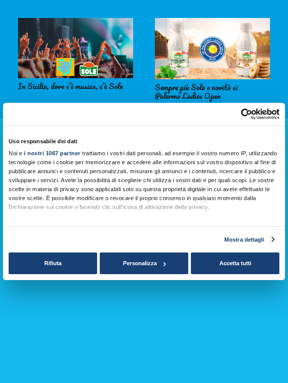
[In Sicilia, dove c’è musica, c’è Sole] (75, 48)
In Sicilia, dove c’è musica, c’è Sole (70, 86)
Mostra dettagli (244, 239)
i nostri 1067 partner (52, 153)
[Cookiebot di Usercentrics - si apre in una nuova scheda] (246, 114)
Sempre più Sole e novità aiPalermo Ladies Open (196, 91)
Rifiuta (53, 263)
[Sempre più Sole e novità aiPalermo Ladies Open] (212, 48)
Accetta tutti (235, 263)
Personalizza (140, 263)
